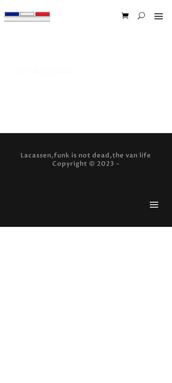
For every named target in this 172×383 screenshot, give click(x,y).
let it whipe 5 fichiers (45, 71)
